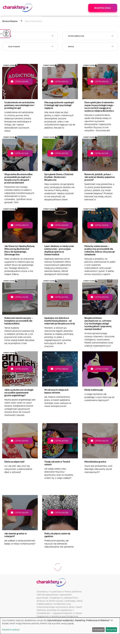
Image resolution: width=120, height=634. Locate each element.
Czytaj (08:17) (21, 225)
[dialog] (60, 626)
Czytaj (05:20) (61, 512)
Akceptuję (111, 629)
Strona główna (9, 21)
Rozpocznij (102, 7)
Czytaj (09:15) (61, 81)
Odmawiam (98, 629)
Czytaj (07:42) (61, 297)
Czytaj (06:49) (21, 440)
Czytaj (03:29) (21, 369)
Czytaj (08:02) (61, 369)
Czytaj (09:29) (61, 225)
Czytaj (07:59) (61, 153)
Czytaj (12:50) (21, 297)
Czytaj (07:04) (61, 440)
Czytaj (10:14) (101, 225)
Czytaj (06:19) (101, 440)
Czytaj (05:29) (21, 512)
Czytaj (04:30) (21, 81)
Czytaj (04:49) (101, 297)
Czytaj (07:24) (21, 153)
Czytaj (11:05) (101, 369)
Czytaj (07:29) (101, 153)
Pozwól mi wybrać (10, 629)
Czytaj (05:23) (101, 81)
